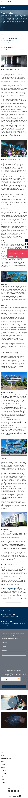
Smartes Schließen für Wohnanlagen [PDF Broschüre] (12, 619)
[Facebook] (9, 791)
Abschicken (14, 686)
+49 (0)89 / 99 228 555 (13, 256)
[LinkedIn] (15, 791)
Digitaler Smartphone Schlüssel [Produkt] (10, 616)
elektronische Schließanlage (9, 588)
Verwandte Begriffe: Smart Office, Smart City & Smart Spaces (14, 42)
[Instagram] (18, 791)
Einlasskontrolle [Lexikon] (7, 621)
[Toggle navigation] (25, 1)
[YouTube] (12, 791)
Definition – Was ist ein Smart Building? (10, 38)
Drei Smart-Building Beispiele (7, 47)
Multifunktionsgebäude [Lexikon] (8, 614)
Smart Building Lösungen (7, 49)
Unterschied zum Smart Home (8, 40)
